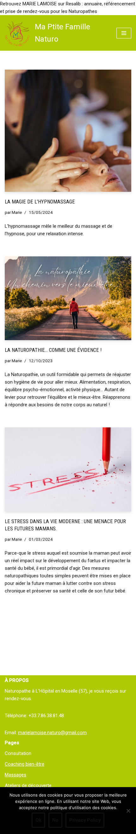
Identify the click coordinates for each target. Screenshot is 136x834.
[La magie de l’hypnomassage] (68, 131)
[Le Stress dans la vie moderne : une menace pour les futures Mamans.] (68, 469)
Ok (38, 820)
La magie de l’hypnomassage (40, 202)
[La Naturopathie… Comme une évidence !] (68, 298)
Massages (15, 775)
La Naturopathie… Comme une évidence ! (53, 350)
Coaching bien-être (24, 764)
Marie (17, 212)
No (55, 820)
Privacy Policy (85, 820)
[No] (128, 811)
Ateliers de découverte (28, 785)
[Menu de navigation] (123, 33)
